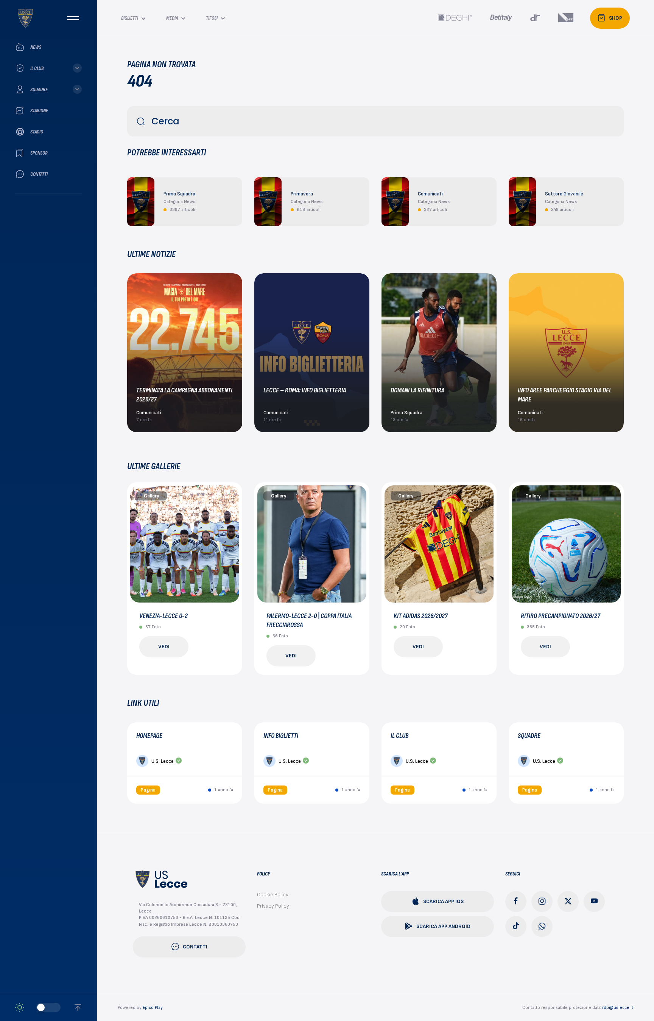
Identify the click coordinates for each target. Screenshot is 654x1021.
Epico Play (153, 1007)
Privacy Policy (273, 906)
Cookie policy (272, 894)
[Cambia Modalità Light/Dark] (38, 1007)
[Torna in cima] (78, 1007)
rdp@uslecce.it (617, 1007)
